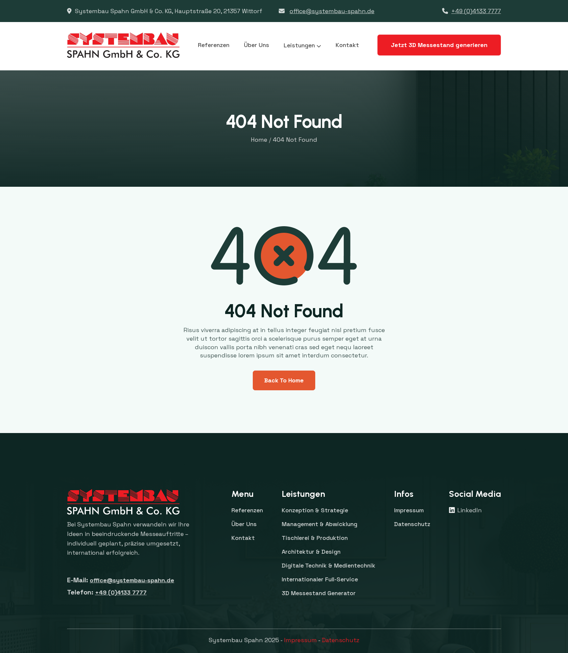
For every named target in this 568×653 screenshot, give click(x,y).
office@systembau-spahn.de (332, 11)
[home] (123, 45)
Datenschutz (340, 640)
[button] (302, 45)
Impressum (300, 640)
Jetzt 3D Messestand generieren (439, 45)
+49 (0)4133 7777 (476, 11)
